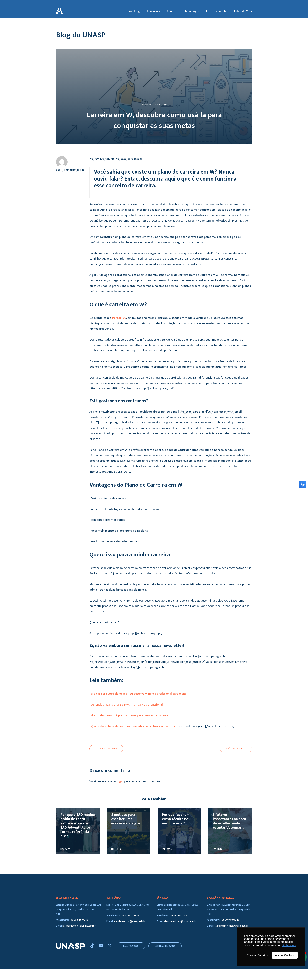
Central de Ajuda (165, 946)
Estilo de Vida (243, 11)
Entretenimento (216, 11)
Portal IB (118, 317)
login (120, 781)
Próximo (234, 748)
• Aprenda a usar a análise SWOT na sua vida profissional (126, 704)
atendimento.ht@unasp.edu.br (130, 921)
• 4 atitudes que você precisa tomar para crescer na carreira (128, 715)
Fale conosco (131, 946)
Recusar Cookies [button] (257, 955)
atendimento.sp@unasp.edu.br (180, 921)
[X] (110, 946)
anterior (108, 748)
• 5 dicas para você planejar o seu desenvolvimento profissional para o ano (138, 693)
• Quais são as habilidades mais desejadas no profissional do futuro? (133, 726)
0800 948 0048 (79, 920)
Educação (153, 11)
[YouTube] (101, 946)
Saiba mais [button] (289, 945)
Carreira (172, 11)
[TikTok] (92, 946)
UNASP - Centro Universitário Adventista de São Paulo (59, 11)
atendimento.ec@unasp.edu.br (79, 926)
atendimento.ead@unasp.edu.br (231, 926)
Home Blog (133, 11)
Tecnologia (191, 11)
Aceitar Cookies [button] (284, 955)
